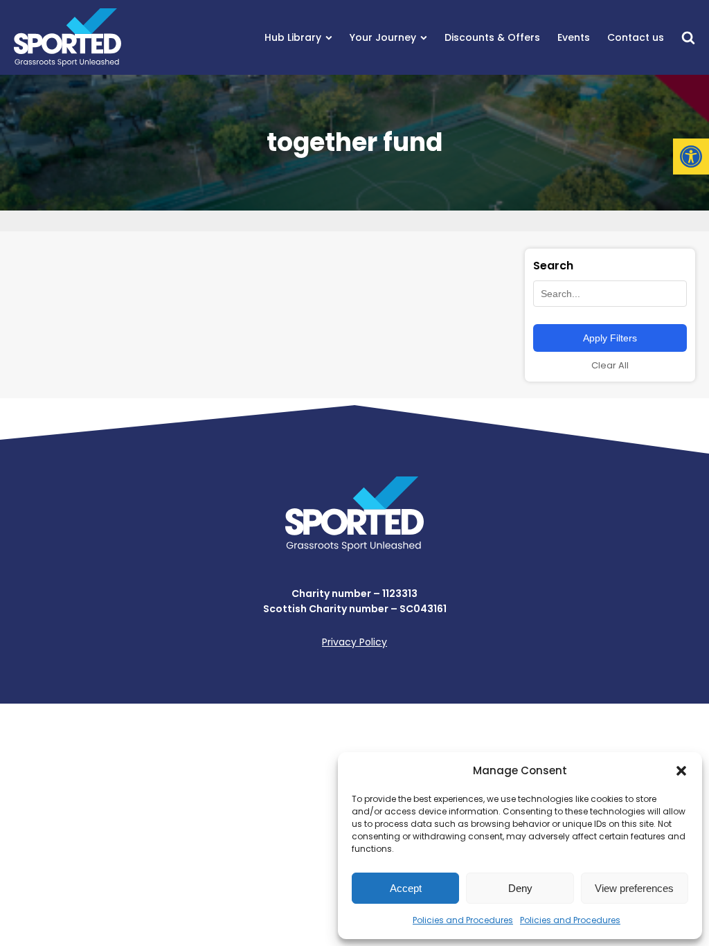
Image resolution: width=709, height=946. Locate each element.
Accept (406, 888)
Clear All (610, 365)
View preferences (634, 888)
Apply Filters (610, 337)
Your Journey (383, 37)
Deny (520, 888)
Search (553, 266)
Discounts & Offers (492, 37)
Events (573, 37)
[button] (691, 157)
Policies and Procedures (463, 920)
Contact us (635, 37)
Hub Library (292, 37)
